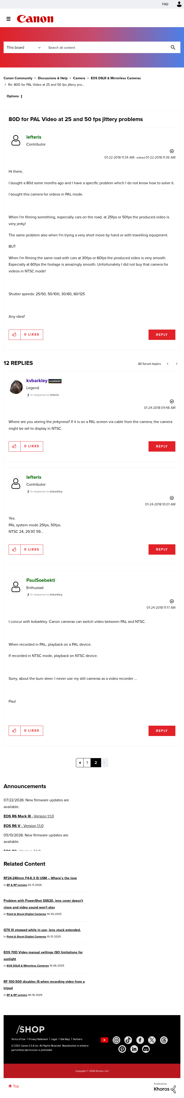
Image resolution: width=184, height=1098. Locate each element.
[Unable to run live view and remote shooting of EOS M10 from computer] (168, 363)
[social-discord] (146, 1049)
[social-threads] (164, 1040)
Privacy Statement (38, 1039)
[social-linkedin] (134, 1049)
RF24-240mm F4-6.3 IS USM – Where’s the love (40, 878)
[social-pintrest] (122, 1049)
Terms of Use (18, 1039)
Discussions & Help (53, 78)
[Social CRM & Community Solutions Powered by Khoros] (165, 1087)
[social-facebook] (140, 1040)
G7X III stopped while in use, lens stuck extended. (42, 929)
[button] (15, 334)
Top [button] (16, 1086)
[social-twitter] (152, 1040)
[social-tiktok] (128, 1040)
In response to (44, 395)
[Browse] (11, 19)
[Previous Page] (80, 762)
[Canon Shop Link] (28, 1029)
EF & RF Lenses (17, 885)
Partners (77, 1039)
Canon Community (35, 19)
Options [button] (13, 96)
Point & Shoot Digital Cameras (26, 914)
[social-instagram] (116, 1040)
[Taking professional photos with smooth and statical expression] (176, 363)
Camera (79, 78)
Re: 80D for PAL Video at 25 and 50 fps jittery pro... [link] (46, 84)
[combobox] (111, 47)
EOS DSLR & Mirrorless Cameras (116, 78)
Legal (54, 1039)
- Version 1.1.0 (29, 816)
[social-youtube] (104, 1040)
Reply (162, 334)
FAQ (165, 4)
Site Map (65, 1039)
